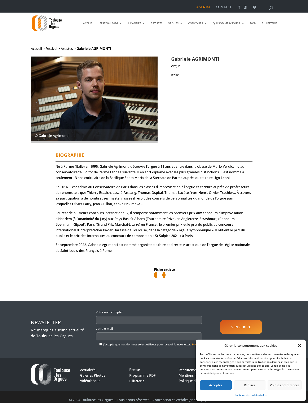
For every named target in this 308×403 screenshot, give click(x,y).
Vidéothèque (90, 381)
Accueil (88, 23)
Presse (134, 369)
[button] (300, 345)
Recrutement (189, 370)
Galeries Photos (92, 375)
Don (253, 23)
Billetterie (269, 23)
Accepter (215, 385)
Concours (195, 23)
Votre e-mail (104, 329)
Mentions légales (192, 375)
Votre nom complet (109, 312)
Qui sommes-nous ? (226, 23)
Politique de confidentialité (251, 395)
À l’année (134, 23)
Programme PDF (142, 375)
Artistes (156, 23)
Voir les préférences (284, 385)
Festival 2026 (109, 23)
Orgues (173, 23)
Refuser (249, 385)
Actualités (88, 370)
